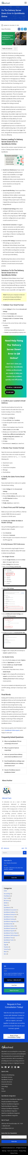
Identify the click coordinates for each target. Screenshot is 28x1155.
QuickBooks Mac (8, 924)
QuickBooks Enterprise (10, 914)
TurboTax (6, 949)
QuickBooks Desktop (9, 912)
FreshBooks (7, 896)
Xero (5, 954)
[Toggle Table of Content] (14, 49)
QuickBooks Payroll (9, 931)
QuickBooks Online (9, 926)
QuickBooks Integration (10, 921)
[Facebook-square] (5, 1067)
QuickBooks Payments (10, 928)
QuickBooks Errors (9, 917)
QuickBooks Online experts (12, 730)
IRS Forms (6, 900)
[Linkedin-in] (2, 1067)
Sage (5, 944)
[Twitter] (9, 1067)
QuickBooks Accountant (10, 910)
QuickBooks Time (8, 937)
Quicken (6, 942)
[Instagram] (12, 1067)
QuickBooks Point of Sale (10, 933)
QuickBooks (7, 907)
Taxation (6, 947)
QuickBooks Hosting (9, 919)
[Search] (24, 852)
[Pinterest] (15, 1067)
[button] (19, 29)
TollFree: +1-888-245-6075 (15, 387)
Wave (5, 951)
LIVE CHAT (11, 392)
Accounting (7, 893)
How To (6, 898)
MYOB (5, 903)
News (5, 905)
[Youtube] (18, 1067)
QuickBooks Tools (8, 940)
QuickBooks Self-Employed (11, 935)
